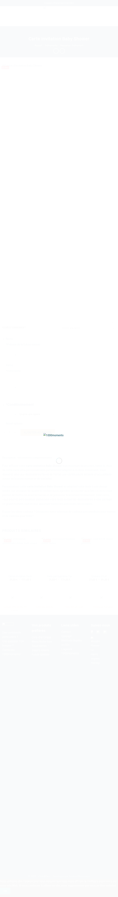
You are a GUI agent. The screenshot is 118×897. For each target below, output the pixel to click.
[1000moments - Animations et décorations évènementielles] (59, 443)
